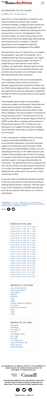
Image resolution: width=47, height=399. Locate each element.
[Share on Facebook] (8, 209)
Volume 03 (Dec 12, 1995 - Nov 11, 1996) (22, 231)
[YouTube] (30, 391)
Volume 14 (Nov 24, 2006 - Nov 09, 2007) (22, 256)
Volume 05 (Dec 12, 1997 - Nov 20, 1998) (22, 236)
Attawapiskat (37, 203)
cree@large (14, 327)
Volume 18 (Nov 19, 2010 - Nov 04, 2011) (22, 265)
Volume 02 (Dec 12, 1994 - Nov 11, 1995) (22, 229)
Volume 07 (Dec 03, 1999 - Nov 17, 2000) (22, 240)
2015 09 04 (13, 203)
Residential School (20, 206)
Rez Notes (14, 338)
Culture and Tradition (17, 290)
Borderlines (14, 325)
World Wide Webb (16, 347)
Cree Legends (15, 292)
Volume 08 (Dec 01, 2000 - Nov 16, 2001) (22, 243)
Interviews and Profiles (18, 307)
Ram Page (14, 336)
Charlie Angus (6, 204)
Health (12, 301)
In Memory (14, 305)
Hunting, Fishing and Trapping (20, 303)
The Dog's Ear (15, 330)
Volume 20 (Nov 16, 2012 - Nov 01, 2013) (22, 270)
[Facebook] (18, 391)
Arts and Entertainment (18, 288)
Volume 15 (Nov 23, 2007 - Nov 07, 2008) (22, 258)
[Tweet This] (13, 209)
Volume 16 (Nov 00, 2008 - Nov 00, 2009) (22, 261)
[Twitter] (24, 391)
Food (12, 299)
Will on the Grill (15, 345)
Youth (12, 314)
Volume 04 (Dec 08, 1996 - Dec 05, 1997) (22, 233)
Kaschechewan (6, 206)
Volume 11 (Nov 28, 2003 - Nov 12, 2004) (22, 249)
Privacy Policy (20, 395)
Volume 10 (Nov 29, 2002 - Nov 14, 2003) (22, 247)
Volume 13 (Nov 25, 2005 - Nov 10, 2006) (22, 254)
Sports (12, 312)
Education (13, 297)
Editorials (13, 294)
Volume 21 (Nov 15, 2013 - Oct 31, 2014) (22, 272)
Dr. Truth (13, 332)
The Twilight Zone (16, 340)
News (12, 310)
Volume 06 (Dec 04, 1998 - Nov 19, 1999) (22, 238)
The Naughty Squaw (17, 334)
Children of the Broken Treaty (24, 204)
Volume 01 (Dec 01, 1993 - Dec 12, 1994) (22, 227)
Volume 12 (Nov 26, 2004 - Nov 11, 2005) (22, 252)
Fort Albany (40, 204)
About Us (30, 395)
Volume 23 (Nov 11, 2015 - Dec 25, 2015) (22, 277)
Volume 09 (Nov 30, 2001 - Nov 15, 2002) (22, 245)
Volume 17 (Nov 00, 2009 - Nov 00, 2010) (22, 263)
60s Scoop (27, 203)
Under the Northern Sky (18, 343)
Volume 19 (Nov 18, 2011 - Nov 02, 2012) (22, 268)
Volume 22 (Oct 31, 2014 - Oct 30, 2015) (22, 274)
